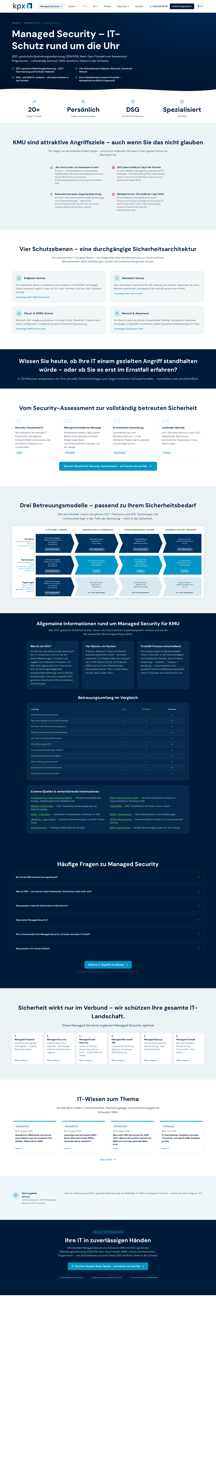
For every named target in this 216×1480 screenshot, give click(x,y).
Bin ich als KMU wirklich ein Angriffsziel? (37, 877)
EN (201, 6)
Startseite (16, 23)
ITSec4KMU (116, 806)
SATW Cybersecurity (121, 819)
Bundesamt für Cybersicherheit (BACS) (51, 797)
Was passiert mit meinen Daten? (33, 948)
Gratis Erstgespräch (182, 6)
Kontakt (139, 6)
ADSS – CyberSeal (40, 814)
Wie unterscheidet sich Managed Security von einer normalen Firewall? (53, 934)
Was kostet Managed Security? (32, 920)
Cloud (71, 6)
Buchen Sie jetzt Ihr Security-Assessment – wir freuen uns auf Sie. (106, 466)
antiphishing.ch (39, 827)
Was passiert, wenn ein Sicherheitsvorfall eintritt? (42, 905)
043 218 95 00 (160, 6)
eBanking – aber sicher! (43, 819)
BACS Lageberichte (120, 827)
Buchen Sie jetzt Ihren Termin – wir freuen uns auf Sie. (108, 1266)
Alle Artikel (106, 1159)
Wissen (108, 6)
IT (84, 6)
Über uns (122, 6)
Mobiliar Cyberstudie (42, 806)
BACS (53, 676)
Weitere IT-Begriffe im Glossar (106, 964)
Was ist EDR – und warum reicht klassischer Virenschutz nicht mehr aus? (54, 891)
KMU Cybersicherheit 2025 (124, 797)
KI (94, 6)
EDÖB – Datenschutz (121, 814)
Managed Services (49, 6)
